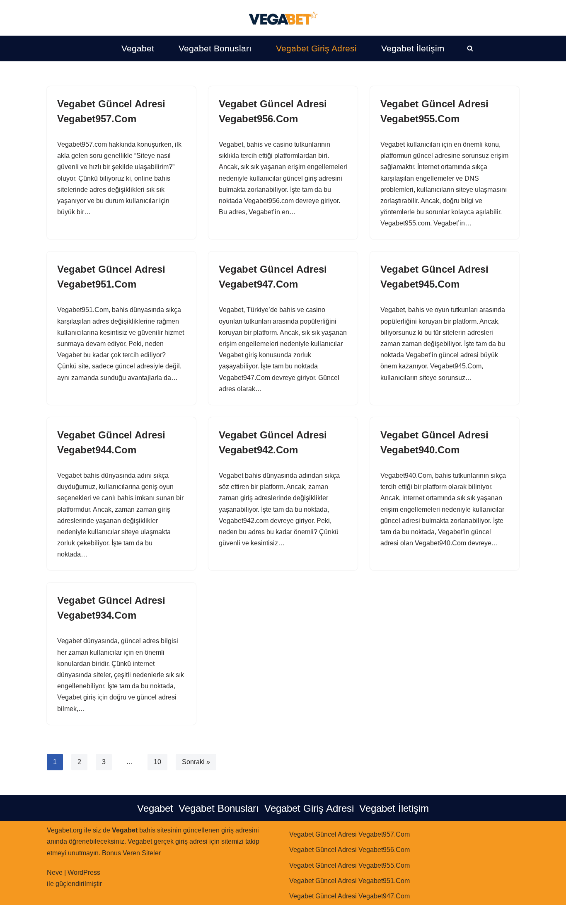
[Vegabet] (283, 17)
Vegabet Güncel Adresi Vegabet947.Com (349, 896)
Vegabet (137, 48)
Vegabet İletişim (413, 48)
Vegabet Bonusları (215, 48)
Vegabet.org (64, 830)
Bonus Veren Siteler (131, 853)
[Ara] (470, 48)
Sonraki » (196, 761)
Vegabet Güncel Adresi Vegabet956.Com (349, 849)
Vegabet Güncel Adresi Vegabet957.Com (349, 834)
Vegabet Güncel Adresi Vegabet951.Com (349, 880)
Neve (55, 872)
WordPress (84, 872)
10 (157, 761)
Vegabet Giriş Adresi (316, 48)
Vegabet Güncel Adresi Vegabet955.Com (349, 865)
